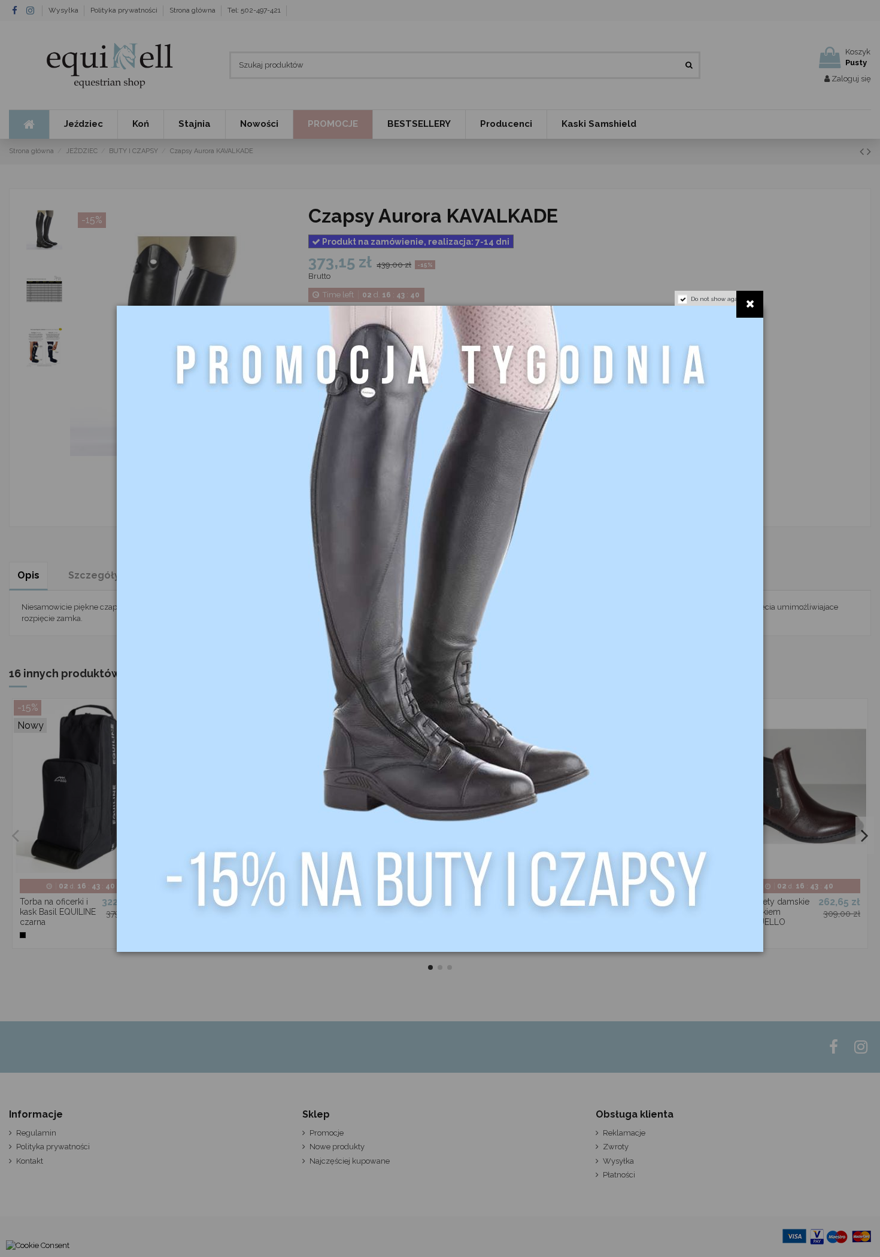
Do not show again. (718, 299)
